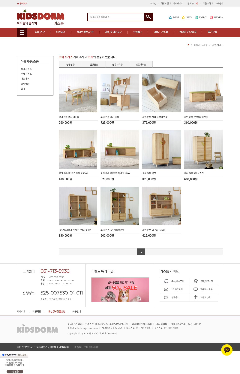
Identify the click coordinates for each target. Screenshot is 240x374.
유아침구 (137, 32)
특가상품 (212, 32)
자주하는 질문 (206, 289)
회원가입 (165, 3)
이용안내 (76, 311)
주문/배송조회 (177, 281)
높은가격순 (117, 64)
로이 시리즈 (217, 44)
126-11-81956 (194, 324)
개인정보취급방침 (56, 311)
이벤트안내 (205, 297)
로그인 (153, 3)
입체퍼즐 (25, 83)
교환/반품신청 (206, 281)
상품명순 (70, 64)
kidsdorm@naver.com (86, 328)
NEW (189, 17)
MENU (22, 32)
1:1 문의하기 (176, 289)
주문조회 (207, 3)
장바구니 (193, 3)
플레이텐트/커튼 (85, 32)
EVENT (202, 17)
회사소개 (21, 311)
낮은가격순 (141, 64)
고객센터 (219, 3)
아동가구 (25, 78)
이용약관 (36, 311)
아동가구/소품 (161, 32)
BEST (176, 17)
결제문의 (175, 297)
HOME (188, 45)
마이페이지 (178, 3)
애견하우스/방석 (187, 32)
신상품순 (94, 64)
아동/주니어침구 (113, 32)
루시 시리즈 (26, 73)
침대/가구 (40, 32)
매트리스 (60, 32)
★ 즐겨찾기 (22, 3)
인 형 (23, 88)
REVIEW (218, 17)
